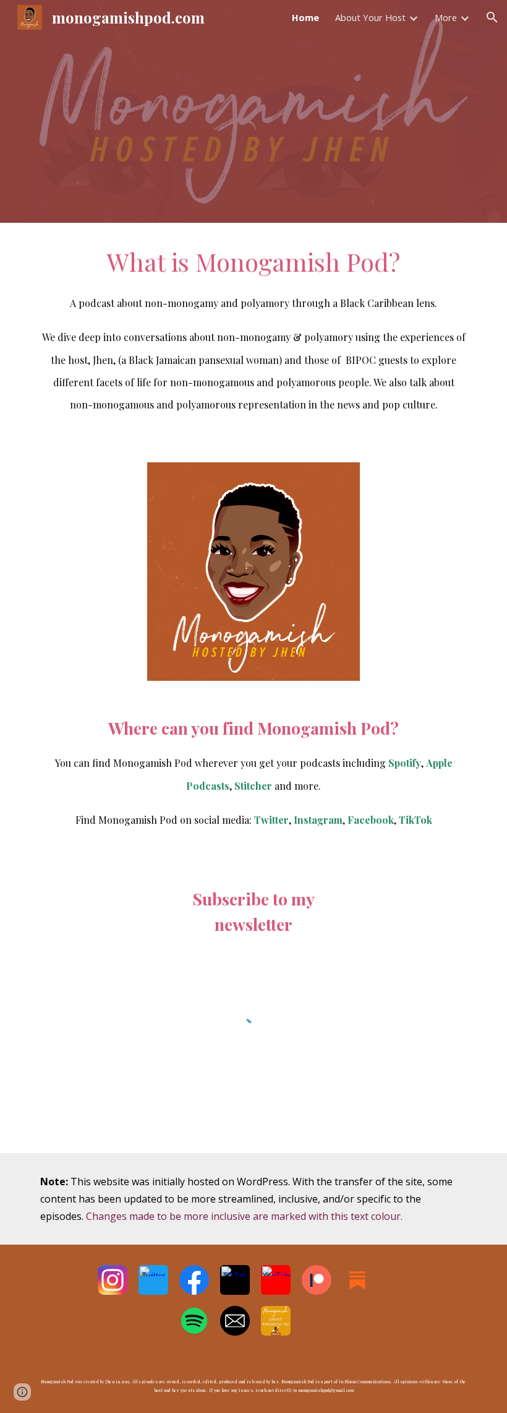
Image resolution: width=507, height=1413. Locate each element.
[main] (253, 335)
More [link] (446, 17)
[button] (492, 17)
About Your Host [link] (370, 17)
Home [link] (305, 17)
